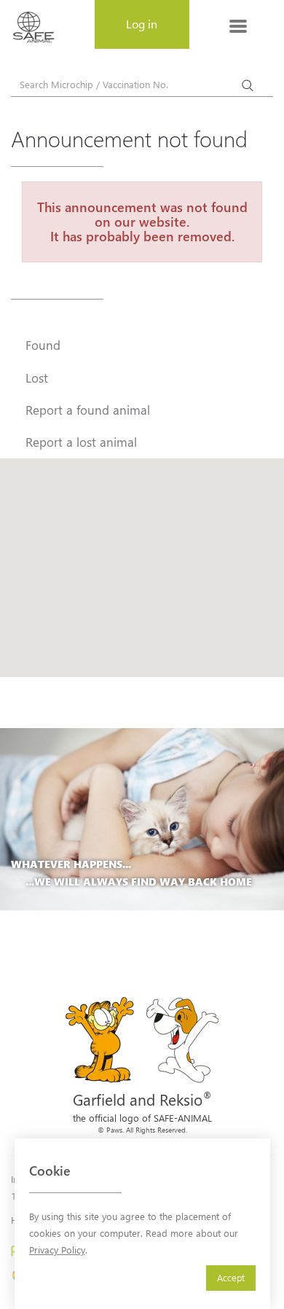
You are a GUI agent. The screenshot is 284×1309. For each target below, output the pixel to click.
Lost (36, 378)
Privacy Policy (57, 1249)
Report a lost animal (81, 442)
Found (42, 345)
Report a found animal (87, 410)
